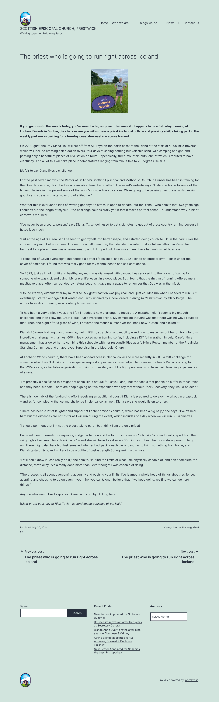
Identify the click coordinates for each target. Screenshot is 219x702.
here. (112, 494)
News (170, 23)
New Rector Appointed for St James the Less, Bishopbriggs (117, 650)
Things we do (147, 23)
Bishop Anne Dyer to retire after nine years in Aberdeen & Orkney (117, 631)
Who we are (120, 23)
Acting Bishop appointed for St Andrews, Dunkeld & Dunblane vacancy (113, 641)
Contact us (191, 23)
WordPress (191, 680)
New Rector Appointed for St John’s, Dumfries (117, 616)
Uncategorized (190, 527)
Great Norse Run (37, 185)
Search (24, 606)
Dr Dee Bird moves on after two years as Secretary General (118, 624)
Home (104, 23)
